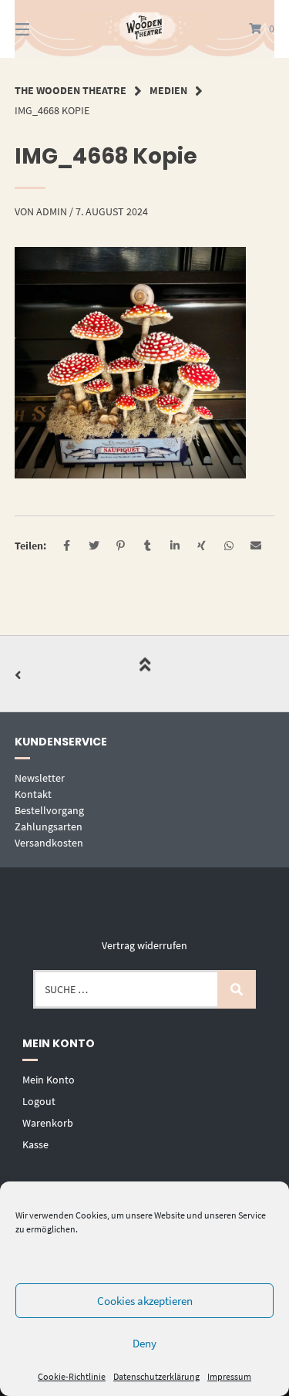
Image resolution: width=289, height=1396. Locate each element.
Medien (168, 90)
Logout (38, 1101)
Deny (144, 1343)
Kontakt (33, 794)
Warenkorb (47, 1123)
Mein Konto (48, 1080)
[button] (66, 545)
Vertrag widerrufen (144, 945)
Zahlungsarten (48, 826)
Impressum (229, 1376)
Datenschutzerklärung (156, 1376)
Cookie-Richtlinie (72, 1376)
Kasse (35, 1144)
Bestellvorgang (49, 810)
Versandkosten (49, 843)
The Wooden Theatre (70, 90)
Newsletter (40, 778)
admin (51, 211)
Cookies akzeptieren (145, 1300)
